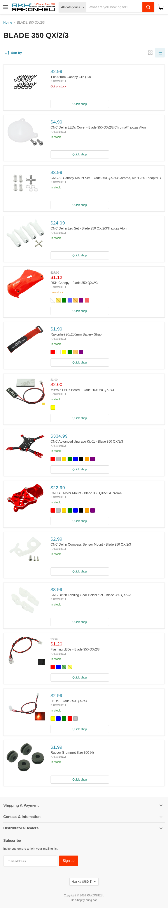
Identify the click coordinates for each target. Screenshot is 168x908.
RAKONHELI (58, 81)
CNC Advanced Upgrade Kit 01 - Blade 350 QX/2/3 (87, 441)
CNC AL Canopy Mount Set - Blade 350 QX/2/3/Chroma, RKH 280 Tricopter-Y (106, 178)
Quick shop (79, 104)
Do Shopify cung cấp (84, 900)
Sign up (69, 861)
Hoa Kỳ (82, 881)
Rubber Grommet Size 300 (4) (72, 752)
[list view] (160, 52)
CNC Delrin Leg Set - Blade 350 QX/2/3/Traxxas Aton (88, 228)
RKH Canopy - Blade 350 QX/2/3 (74, 283)
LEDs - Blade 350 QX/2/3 (69, 701)
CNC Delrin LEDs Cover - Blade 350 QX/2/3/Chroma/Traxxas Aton (98, 127)
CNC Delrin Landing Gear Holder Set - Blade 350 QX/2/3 (91, 595)
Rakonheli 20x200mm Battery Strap (76, 334)
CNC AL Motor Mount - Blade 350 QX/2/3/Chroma (86, 493)
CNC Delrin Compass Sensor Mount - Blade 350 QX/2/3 (91, 544)
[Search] (148, 7)
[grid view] (150, 52)
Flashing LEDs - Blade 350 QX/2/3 (75, 649)
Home (7, 22)
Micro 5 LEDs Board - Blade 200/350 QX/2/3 (82, 390)
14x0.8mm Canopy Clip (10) (71, 77)
